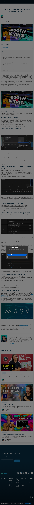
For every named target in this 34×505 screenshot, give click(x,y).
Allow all (12, 254)
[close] (26, 247)
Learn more (9, 252)
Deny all (22, 254)
